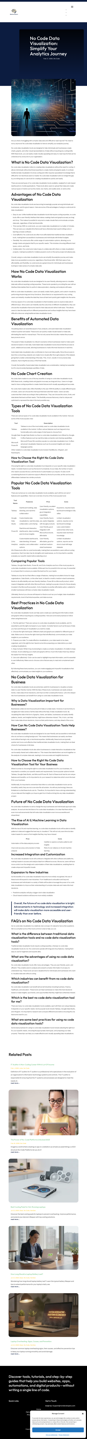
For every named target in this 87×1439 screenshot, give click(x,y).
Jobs (21, 1068)
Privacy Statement (64, 1435)
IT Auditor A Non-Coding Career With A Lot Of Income (32, 1064)
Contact (70, 15)
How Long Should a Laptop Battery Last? (27, 1274)
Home (38, 1409)
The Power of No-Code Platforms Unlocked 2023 (30, 1140)
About (71, 10)
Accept (58, 1430)
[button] (83, 1414)
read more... (15, 1083)
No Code (57, 58)
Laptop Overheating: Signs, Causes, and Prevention (31, 1341)
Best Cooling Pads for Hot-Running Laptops (28, 1207)
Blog (72, 12)
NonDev (33, 1210)
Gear (21, 1210)
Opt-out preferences (52, 1435)
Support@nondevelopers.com (64, 1406)
